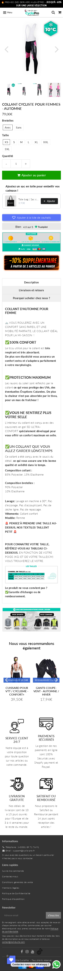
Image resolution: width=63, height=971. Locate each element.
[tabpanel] (8, 89)
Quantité (7, 155)
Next (56, 49)
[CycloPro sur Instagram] (27, 952)
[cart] (60, 12)
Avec (8, 127)
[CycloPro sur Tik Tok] (40, 953)
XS (6, 142)
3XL (7, 149)
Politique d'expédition (13, 899)
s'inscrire (53, 915)
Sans (19, 127)
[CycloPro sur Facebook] (22, 952)
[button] (31, 217)
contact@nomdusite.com (13, 942)
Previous (6, 49)
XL (36, 142)
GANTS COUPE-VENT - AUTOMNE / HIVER (46, 691)
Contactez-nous (10, 876)
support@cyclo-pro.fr (24, 850)
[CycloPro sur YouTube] (33, 952)
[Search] (53, 12)
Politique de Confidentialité (16, 893)
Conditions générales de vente (17, 882)
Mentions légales (10, 888)
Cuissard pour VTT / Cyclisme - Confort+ (16, 691)
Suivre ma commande (13, 871)
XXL (45, 142)
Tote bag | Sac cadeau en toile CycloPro (28, 199)
